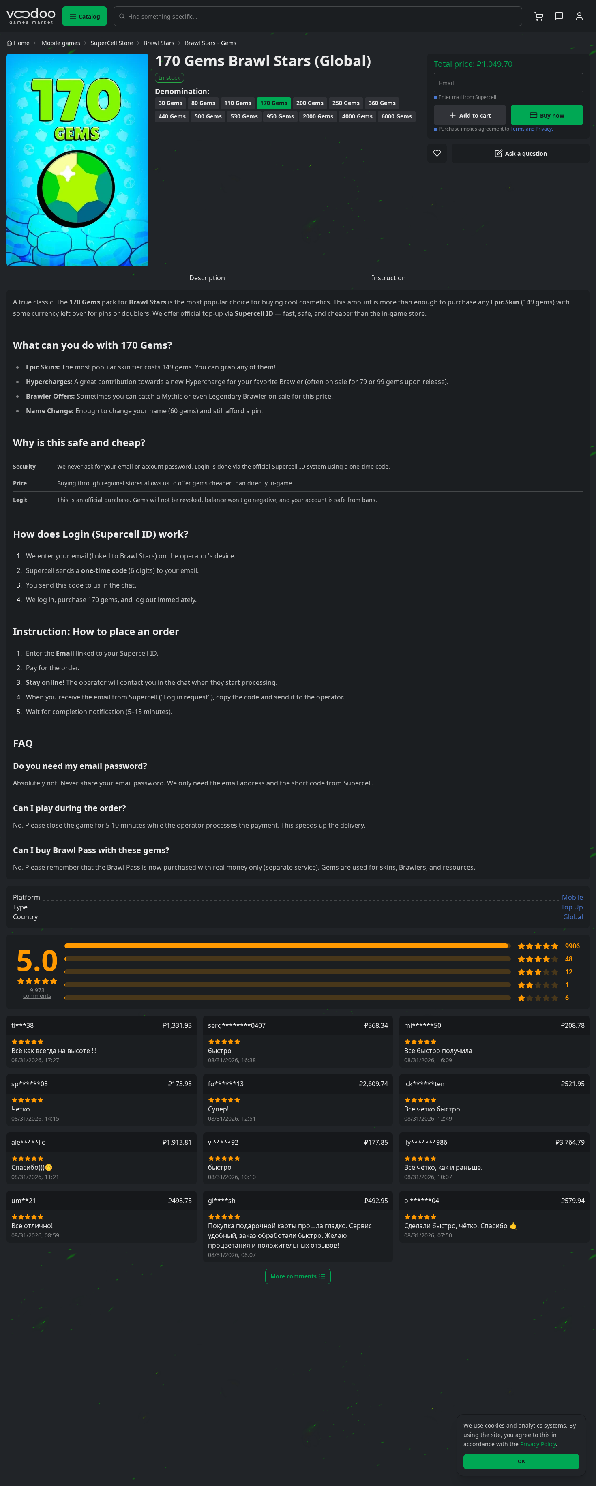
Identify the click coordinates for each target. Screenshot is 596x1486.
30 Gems (170, 103)
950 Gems (280, 116)
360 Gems (382, 103)
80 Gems (203, 103)
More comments (293, 1276)
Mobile (572, 897)
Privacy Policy (538, 1444)
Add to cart (475, 115)
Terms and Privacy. (531, 128)
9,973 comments (37, 993)
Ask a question (526, 153)
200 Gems (310, 103)
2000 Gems (318, 116)
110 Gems (237, 103)
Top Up (572, 907)
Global (573, 916)
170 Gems (273, 103)
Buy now (552, 115)
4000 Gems (357, 116)
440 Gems (172, 116)
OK (521, 1461)
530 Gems (244, 116)
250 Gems (346, 103)
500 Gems (208, 116)
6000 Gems (397, 116)
